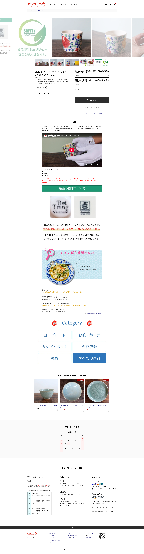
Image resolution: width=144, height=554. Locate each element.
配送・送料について (54, 533)
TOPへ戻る (72, 527)
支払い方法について (54, 538)
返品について (52, 535)
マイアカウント (89, 533)
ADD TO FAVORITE (93, 107)
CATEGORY (52, 4)
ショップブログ (71, 533)
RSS (69, 538)
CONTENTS (72, 4)
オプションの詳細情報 (43, 93)
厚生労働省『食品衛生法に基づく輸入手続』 (94, 313)
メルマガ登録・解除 (72, 535)
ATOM (72, 538)
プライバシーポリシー (54, 542)
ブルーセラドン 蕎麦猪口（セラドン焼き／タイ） (46, 405)
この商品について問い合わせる (92, 113)
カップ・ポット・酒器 (37, 10)
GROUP (62, 4)
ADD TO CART (93, 100)
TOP (29, 10)
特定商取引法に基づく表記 (55, 540)
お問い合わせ (89, 537)
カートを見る (89, 535)
